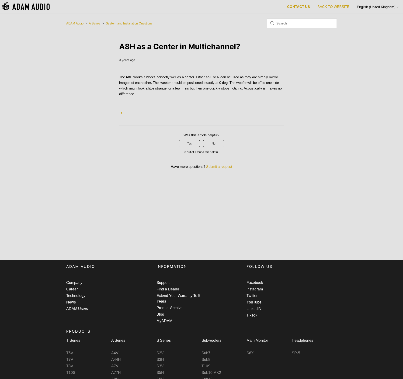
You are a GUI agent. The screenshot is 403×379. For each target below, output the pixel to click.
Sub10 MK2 (211, 373)
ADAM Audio (74, 23)
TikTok (252, 315)
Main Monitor (257, 340)
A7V (114, 366)
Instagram (255, 289)
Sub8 (206, 360)
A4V (114, 353)
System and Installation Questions (129, 23)
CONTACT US (298, 7)
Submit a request (219, 167)
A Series (94, 23)
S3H (160, 360)
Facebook (255, 283)
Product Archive (169, 308)
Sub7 (206, 353)
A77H (116, 373)
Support (163, 283)
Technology (75, 296)
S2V (160, 353)
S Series (163, 340)
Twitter (252, 296)
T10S (70, 373)
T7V (69, 360)
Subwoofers (211, 340)
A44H (116, 360)
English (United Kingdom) (376, 7)
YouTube (254, 302)
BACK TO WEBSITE (333, 7)
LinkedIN (254, 309)
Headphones (302, 340)
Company (74, 283)
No (213, 143)
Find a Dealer (167, 289)
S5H (160, 373)
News (71, 302)
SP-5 (296, 353)
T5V (69, 353)
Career (72, 289)
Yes (189, 143)
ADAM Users (77, 309)
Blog (160, 314)
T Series (73, 340)
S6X (250, 353)
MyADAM (164, 321)
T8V (69, 366)
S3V (160, 366)
